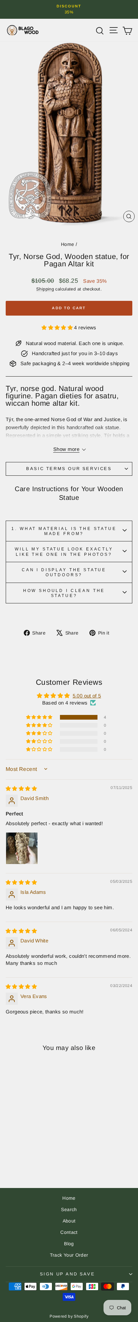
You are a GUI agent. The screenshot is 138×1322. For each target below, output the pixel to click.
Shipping (45, 288)
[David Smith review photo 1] (22, 848)
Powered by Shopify (69, 1316)
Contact (69, 1232)
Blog (69, 1243)
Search (69, 1209)
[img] (21, 788)
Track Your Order (69, 1255)
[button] (58, 327)
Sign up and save (67, 1273)
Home (67, 244)
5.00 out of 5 (87, 696)
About (69, 1221)
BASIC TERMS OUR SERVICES (69, 468)
